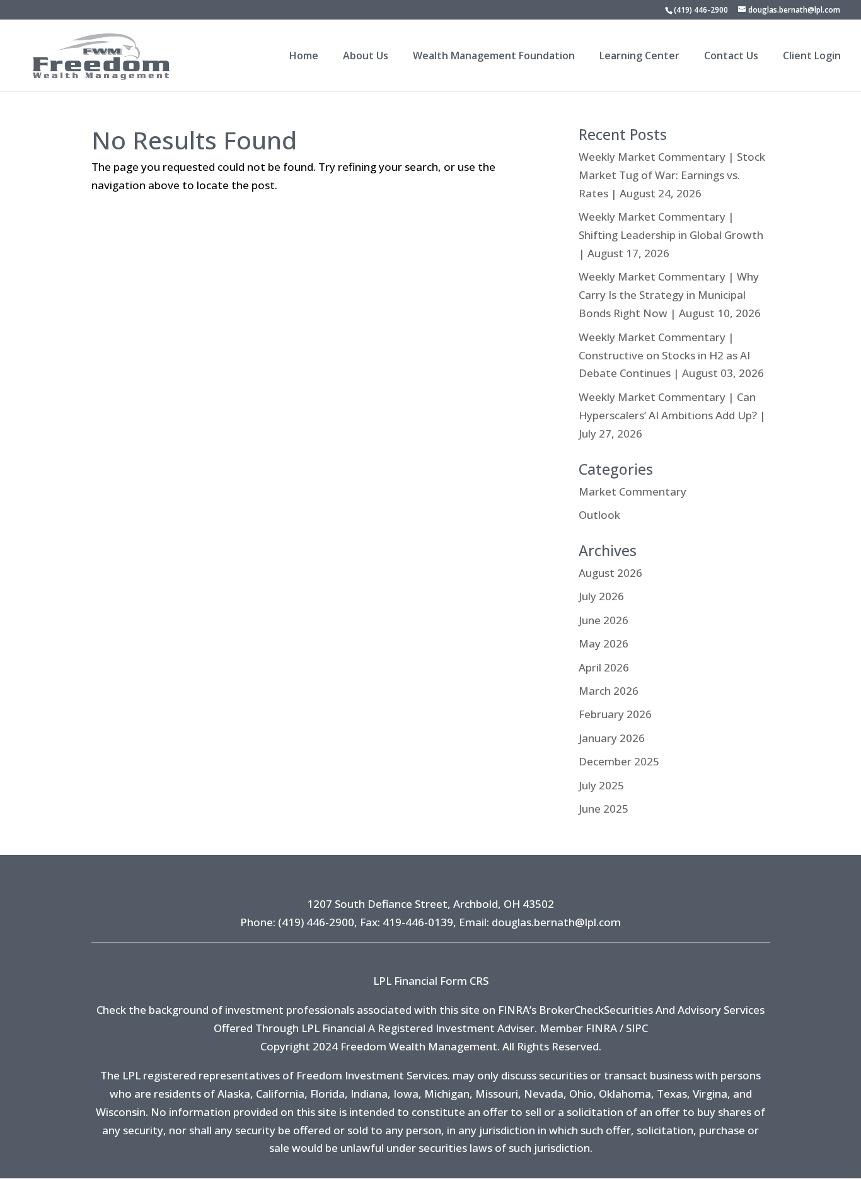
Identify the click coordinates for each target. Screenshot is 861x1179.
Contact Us (731, 56)
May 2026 (603, 643)
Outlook (599, 515)
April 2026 (604, 667)
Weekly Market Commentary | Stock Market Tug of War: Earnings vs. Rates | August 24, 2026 (672, 174)
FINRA (601, 1028)
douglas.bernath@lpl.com (556, 922)
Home (303, 56)
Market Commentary (632, 491)
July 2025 (601, 785)
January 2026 (612, 738)
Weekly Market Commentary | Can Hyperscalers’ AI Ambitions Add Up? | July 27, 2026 (672, 415)
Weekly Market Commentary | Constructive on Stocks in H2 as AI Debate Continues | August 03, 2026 (671, 355)
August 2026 (610, 573)
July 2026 (601, 596)
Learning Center (639, 56)
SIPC (637, 1028)
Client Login (812, 56)
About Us (365, 56)
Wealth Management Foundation (494, 56)
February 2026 (615, 714)
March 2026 (609, 690)
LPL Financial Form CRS (430, 980)
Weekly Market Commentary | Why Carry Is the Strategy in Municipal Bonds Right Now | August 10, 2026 (670, 294)
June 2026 (603, 620)
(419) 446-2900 (701, 9)
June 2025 (603, 808)
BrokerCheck (571, 1009)
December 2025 (619, 761)
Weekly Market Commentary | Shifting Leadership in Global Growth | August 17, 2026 (671, 234)
